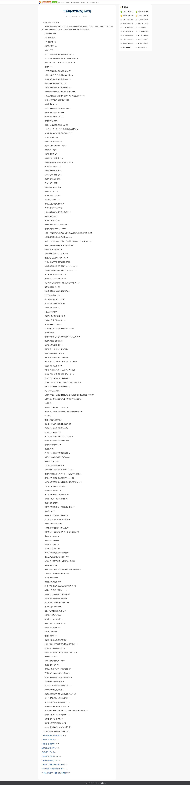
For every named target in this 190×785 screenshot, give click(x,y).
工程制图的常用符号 (49, 748)
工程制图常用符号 (48, 739)
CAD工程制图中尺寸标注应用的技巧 (54, 773)
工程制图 (54, 2)
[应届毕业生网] (45, 2)
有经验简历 (126, 47)
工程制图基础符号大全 (49, 760)
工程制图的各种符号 (49, 744)
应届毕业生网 (68, 2)
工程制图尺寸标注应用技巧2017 (53, 764)
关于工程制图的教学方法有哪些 (53, 769)
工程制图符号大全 (48, 752)
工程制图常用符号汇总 (49, 756)
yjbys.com (98, 783)
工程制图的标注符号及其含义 (52, 735)
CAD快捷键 (142, 27)
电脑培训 (75, 2)
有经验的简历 (142, 47)
